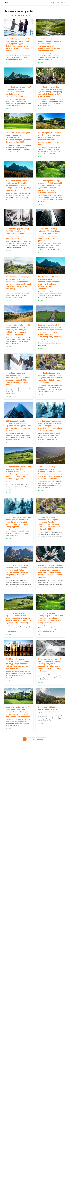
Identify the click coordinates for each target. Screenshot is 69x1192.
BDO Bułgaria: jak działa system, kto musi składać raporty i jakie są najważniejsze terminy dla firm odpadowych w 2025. (18, 426)
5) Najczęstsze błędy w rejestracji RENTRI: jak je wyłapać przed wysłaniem (48, 709)
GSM (6, 2)
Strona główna (60, 3)
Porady (52, 3)
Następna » (41, 739)
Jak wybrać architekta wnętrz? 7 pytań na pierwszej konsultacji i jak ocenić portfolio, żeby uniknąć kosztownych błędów (18, 91)
